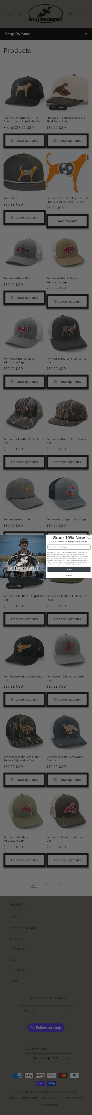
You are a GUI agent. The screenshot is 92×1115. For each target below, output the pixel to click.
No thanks (69, 575)
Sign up (69, 569)
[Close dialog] (89, 537)
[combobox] (51, 547)
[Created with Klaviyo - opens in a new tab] (46, 579)
